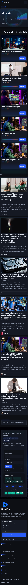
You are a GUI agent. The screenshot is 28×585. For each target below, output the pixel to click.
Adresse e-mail (8, 453)
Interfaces (9, 481)
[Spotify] (13, 539)
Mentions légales (5, 582)
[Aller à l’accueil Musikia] (14, 506)
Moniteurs (18, 478)
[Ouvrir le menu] (25, 2)
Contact (5, 573)
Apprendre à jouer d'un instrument (11, 79)
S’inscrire (8, 466)
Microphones (19, 481)
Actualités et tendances (12, 52)
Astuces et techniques (11, 107)
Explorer (22, 58)
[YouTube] (3, 539)
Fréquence (7, 459)
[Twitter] (9, 539)
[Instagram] (6, 539)
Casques (9, 478)
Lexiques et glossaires (11, 160)
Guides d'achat (8, 133)
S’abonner (14, 535)
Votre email (5, 528)
